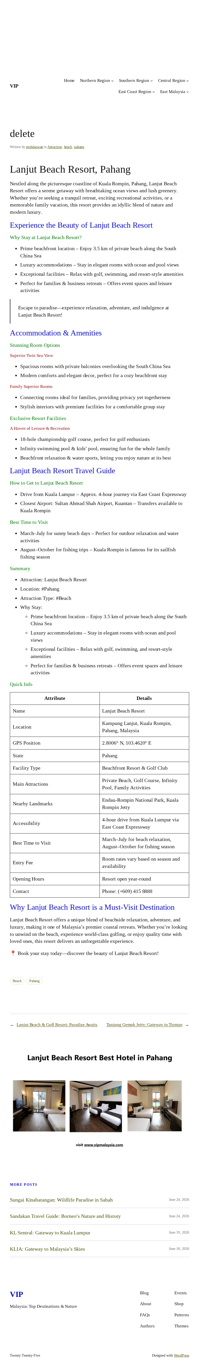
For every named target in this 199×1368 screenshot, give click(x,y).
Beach (17, 981)
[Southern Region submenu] (151, 80)
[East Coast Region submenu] (153, 91)
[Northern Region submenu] (112, 80)
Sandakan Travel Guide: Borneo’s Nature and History (65, 1216)
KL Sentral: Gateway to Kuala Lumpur (50, 1232)
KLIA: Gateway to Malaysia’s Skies (47, 1249)
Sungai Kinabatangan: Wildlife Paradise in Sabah (61, 1200)
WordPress (181, 1355)
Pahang (34, 981)
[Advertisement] (99, 36)
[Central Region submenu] (187, 80)
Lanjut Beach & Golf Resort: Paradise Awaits (57, 1024)
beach (68, 147)
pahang (79, 147)
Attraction (54, 147)
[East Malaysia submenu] (187, 91)
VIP (14, 86)
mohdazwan (34, 147)
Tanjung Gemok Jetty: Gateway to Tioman (144, 1024)
